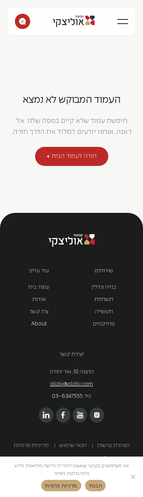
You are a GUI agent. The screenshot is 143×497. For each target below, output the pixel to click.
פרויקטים (104, 324)
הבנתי (95, 486)
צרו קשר (22, 21)
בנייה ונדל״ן (104, 287)
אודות (39, 299)
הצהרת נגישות (113, 445)
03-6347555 (67, 396)
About (39, 324)
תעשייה (104, 311)
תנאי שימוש (73, 445)
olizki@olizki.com (71, 384)
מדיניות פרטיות (31, 445)
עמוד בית (39, 287)
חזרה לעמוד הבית (73, 156)
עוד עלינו (39, 271)
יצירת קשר (71, 354)
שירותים (104, 271)
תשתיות (104, 299)
